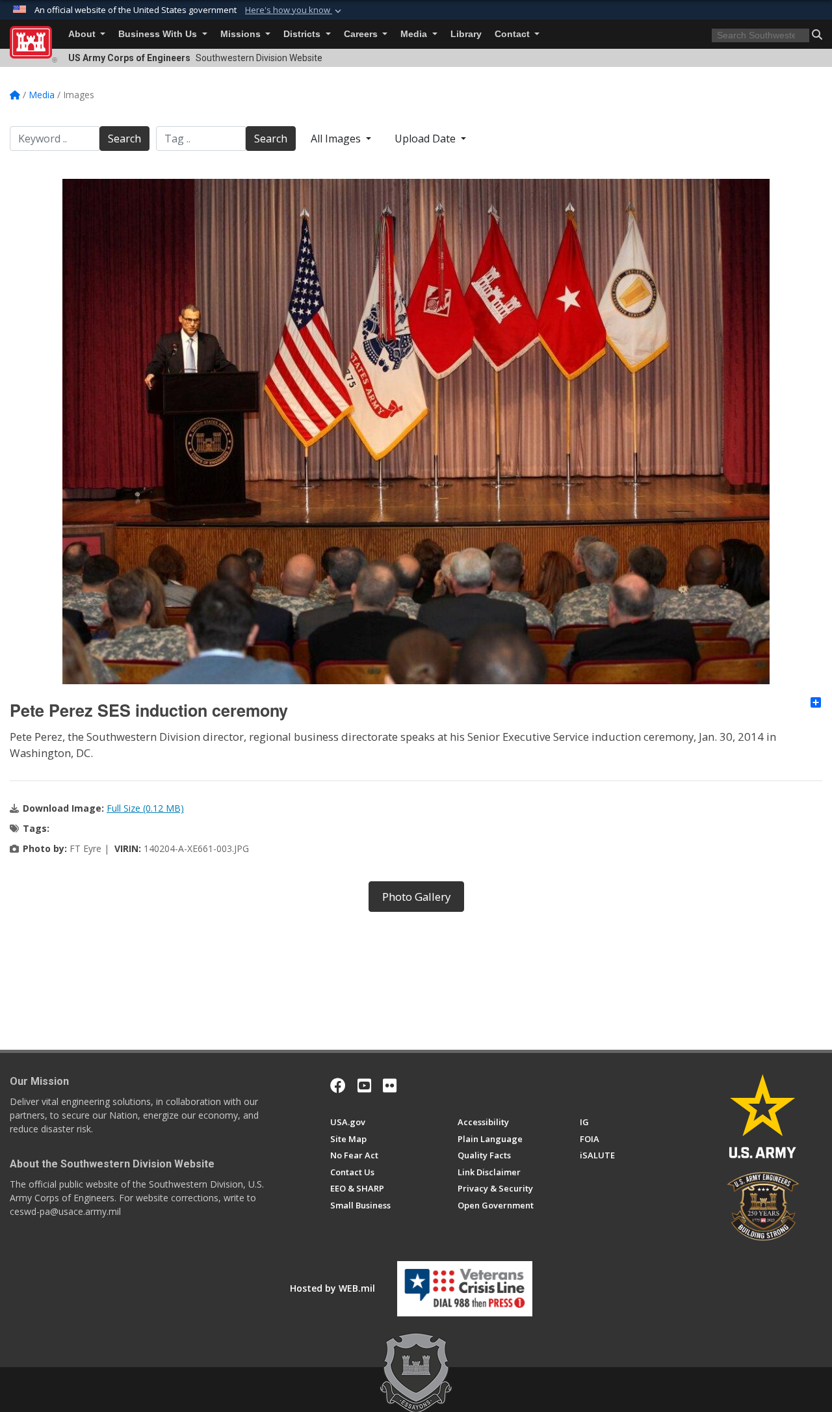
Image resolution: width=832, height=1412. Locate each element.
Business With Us (159, 34)
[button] (294, 10)
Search (124, 138)
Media (415, 34)
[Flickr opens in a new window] (389, 1085)
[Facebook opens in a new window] (338, 1085)
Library (466, 34)
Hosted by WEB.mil (332, 1288)
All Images (337, 138)
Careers (362, 34)
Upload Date (426, 138)
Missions (241, 34)
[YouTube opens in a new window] (364, 1085)
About (83, 34)
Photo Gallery (416, 896)
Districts (303, 34)
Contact (513, 34)
